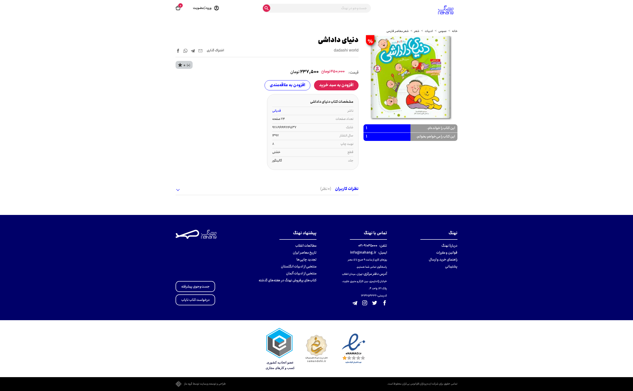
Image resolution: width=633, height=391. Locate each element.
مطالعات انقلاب (305, 245)
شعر (416, 31)
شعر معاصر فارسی (397, 31)
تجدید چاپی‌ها (306, 259)
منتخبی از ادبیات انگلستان (298, 266)
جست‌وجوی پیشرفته (195, 286)
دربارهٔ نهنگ (449, 245)
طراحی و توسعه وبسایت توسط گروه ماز (205, 384)
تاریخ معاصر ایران (304, 252)
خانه (454, 31)
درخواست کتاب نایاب (195, 300)
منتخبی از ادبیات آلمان (301, 273)
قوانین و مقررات (446, 252)
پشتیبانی (451, 266)
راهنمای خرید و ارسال (443, 259)
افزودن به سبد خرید (336, 85)
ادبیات (429, 31)
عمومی (442, 31)
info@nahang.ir (363, 252)
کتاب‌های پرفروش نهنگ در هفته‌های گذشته (287, 280)
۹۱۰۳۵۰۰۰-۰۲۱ (367, 245)
